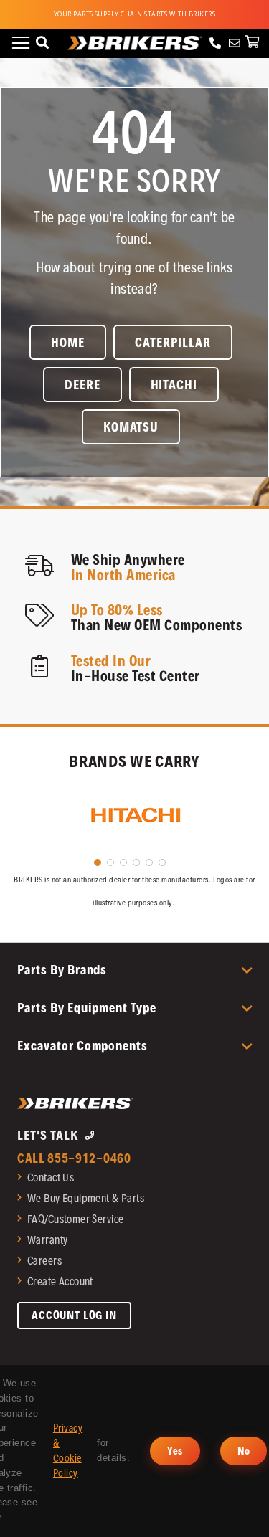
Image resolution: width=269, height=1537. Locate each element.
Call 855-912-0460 (74, 1158)
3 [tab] (123, 862)
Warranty (47, 1240)
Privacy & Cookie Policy (67, 1450)
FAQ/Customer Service (75, 1219)
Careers (44, 1261)
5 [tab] (149, 862)
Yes (174, 1451)
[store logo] (134, 43)
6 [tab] (162, 862)
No (243, 1451)
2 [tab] (110, 862)
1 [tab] (97, 862)
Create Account (60, 1281)
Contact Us (50, 1177)
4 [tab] (136, 862)
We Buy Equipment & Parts (85, 1198)
